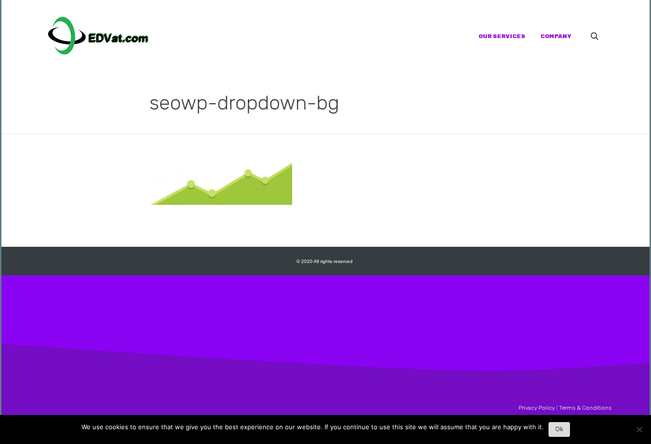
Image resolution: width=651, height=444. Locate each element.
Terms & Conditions (585, 407)
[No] (639, 431)
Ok (559, 429)
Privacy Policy (537, 407)
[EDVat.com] (98, 36)
